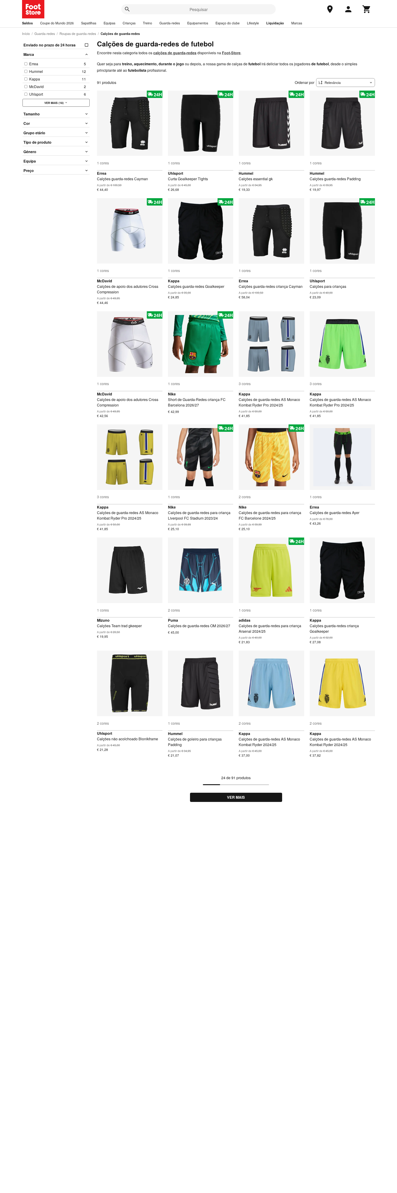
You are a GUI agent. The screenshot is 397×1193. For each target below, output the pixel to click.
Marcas (296, 23)
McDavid (104, 280)
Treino (147, 23)
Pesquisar (199, 9)
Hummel (246, 173)
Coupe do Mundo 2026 (57, 23)
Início (26, 33)
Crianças (129, 23)
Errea (101, 173)
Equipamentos (197, 23)
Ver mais (236, 797)
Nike (172, 394)
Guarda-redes (169, 23)
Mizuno (103, 620)
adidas (244, 620)
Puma (173, 620)
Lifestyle (253, 23)
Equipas (109, 23)
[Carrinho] (366, 9)
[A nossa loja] (330, 9)
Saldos (27, 23)
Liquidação (275, 23)
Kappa (173, 280)
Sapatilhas (88, 23)
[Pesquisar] (127, 9)
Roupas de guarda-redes (78, 33)
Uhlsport (175, 173)
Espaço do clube (228, 23)
